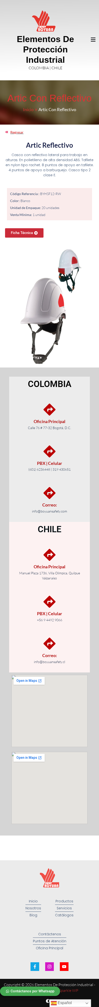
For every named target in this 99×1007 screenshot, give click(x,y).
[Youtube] (64, 966)
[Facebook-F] (35, 966)
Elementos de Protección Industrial (45, 49)
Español (64, 1003)
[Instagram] (49, 966)
